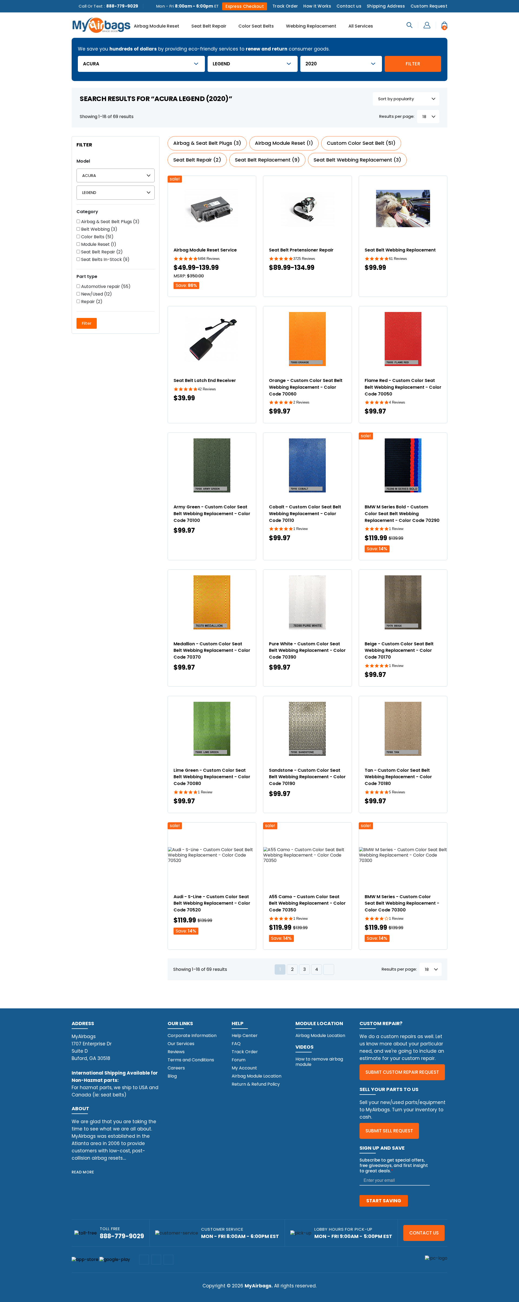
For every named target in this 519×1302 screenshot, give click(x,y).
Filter (413, 64)
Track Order (285, 6)
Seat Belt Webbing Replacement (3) (357, 159)
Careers (176, 1068)
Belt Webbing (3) (98, 229)
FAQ (236, 1044)
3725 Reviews (304, 259)
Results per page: (396, 116)
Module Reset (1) (98, 244)
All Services (360, 26)
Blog (172, 1076)
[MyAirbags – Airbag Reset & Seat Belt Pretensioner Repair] (101, 25)
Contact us (349, 6)
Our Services (181, 1044)
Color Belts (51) (97, 237)
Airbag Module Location (256, 1076)
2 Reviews (301, 402)
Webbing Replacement (311, 26)
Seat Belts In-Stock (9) (104, 259)
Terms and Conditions (191, 1060)
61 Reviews (398, 259)
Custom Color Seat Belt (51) (361, 143)
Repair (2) (91, 301)
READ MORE (83, 1172)
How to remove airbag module (319, 1062)
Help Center (245, 1035)
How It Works (317, 6)
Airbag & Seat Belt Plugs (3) (109, 221)
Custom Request (429, 6)
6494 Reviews (209, 259)
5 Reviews (397, 792)
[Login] (427, 25)
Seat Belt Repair (208, 26)
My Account (244, 1068)
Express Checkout (244, 6)
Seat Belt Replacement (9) (267, 159)
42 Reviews (207, 389)
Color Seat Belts (256, 26)
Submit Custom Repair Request (402, 1072)
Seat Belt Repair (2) (101, 252)
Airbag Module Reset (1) (284, 143)
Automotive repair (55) (105, 286)
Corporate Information (192, 1035)
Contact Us (424, 1233)
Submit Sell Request (389, 1130)
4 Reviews (397, 402)
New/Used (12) (96, 294)
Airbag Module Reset (156, 26)
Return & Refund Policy (256, 1084)
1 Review (300, 529)
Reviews (176, 1052)
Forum (238, 1060)
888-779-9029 (122, 6)
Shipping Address (386, 6)
